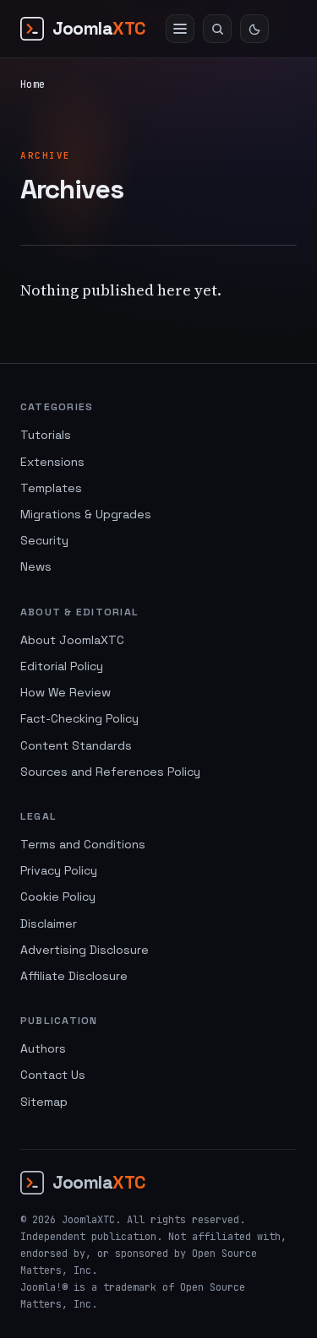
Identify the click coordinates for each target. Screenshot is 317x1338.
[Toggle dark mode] (254, 28)
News (36, 566)
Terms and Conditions (82, 844)
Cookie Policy (58, 896)
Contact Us (52, 1074)
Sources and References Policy (110, 771)
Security (44, 540)
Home (32, 84)
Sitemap (44, 1101)
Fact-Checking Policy (79, 718)
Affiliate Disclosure (74, 975)
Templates (51, 488)
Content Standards (76, 745)
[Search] (217, 28)
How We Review (65, 692)
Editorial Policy (61, 666)
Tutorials (45, 434)
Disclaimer (48, 923)
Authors (43, 1048)
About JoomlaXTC (72, 639)
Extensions (52, 461)
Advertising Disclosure (84, 949)
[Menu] (180, 28)
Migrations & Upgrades (85, 514)
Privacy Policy (58, 870)
